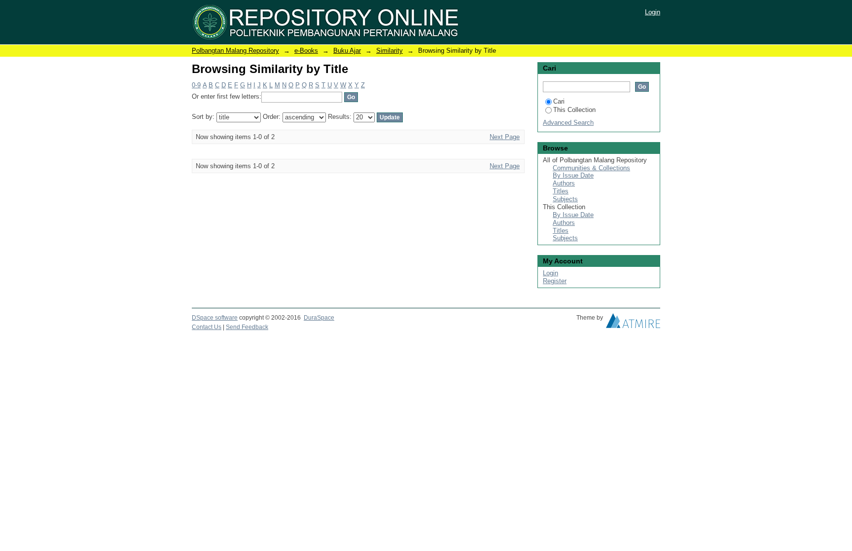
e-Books (306, 50)
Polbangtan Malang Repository (235, 50)
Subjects (565, 199)
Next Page (505, 137)
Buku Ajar (347, 50)
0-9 (196, 85)
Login (652, 12)
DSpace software (215, 317)
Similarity (389, 50)
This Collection (574, 109)
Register (555, 281)
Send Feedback (247, 327)
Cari (559, 101)
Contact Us (206, 327)
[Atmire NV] (633, 323)
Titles (560, 191)
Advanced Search (568, 122)
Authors (564, 183)
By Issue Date (573, 175)
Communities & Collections (591, 168)
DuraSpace (319, 317)
